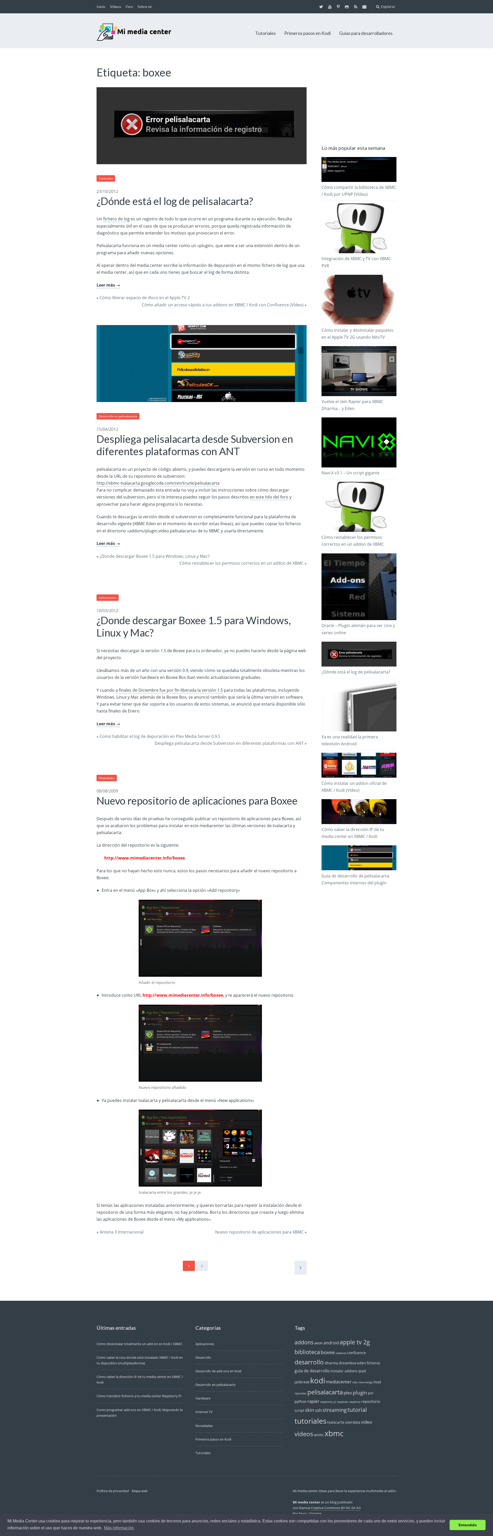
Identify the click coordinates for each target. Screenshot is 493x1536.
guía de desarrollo (312, 1371)
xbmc (334, 1433)
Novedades (107, 778)
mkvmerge (366, 1382)
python (301, 1401)
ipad (362, 1370)
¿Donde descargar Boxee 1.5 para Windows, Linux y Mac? (155, 556)
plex (348, 1393)
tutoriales (310, 1421)
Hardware (203, 1398)
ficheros (373, 1363)
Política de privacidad (113, 1491)
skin (309, 1410)
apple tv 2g (355, 1342)
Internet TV (204, 1412)
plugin (360, 1392)
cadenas (341, 1353)
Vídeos (115, 6)
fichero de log (116, 219)
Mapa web (140, 1491)
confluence (356, 1352)
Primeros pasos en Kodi (307, 33)
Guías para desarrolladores (366, 33)
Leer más (106, 285)
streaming (335, 1409)
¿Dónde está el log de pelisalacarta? (175, 201)
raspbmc (355, 1402)
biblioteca (307, 1352)
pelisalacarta (325, 1392)
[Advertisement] (360, 98)
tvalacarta (335, 1422)
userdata (352, 1422)
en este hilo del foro (269, 497)
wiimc (319, 1434)
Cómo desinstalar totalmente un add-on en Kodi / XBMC (139, 1344)
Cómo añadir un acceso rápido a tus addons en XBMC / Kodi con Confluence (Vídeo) (223, 305)
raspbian (342, 1402)
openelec (301, 1393)
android (331, 1343)
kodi (317, 1380)
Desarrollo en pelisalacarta (118, 416)
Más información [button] (119, 1528)
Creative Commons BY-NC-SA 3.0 (336, 1507)
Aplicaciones (108, 597)
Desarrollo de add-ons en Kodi (218, 1371)
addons (304, 1342)
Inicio (101, 6)
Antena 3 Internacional (122, 1232)
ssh (318, 1410)
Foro (129, 6)
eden (361, 1363)
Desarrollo (203, 1357)
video (366, 1422)
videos (304, 1434)
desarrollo (309, 1362)
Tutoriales (265, 33)
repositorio (370, 1401)
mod (377, 1382)
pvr (371, 1393)
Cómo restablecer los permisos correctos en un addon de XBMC (241, 563)
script (299, 1410)
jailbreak (302, 1382)
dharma (331, 1363)
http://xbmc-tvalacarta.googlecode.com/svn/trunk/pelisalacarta (158, 483)
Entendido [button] (468, 1525)
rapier (313, 1401)
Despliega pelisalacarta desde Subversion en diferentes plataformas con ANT (195, 445)
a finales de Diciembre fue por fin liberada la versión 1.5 (169, 690)
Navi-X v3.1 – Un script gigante (350, 473)
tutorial (357, 1410)
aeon (318, 1343)
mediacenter (339, 1381)
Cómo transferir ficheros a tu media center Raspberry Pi (139, 1396)
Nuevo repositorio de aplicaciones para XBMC (259, 1232)
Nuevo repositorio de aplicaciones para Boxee (197, 801)
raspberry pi (328, 1402)
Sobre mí (144, 6)
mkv (355, 1382)
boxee (328, 1352)
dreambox (347, 1363)
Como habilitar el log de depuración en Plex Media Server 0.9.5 (160, 736)
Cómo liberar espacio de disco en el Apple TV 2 (145, 297)
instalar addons (343, 1370)
